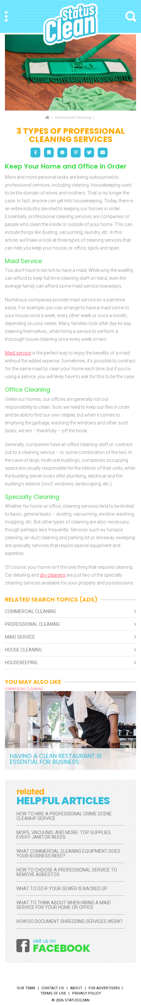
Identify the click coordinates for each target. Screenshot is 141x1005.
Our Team (26, 988)
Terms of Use (53, 993)
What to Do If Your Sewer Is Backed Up (61, 888)
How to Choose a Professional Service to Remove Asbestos (66, 872)
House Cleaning (23, 649)
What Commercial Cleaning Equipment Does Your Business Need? (68, 853)
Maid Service (20, 637)
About (76, 988)
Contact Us (52, 988)
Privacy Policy (86, 993)
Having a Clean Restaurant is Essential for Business (56, 759)
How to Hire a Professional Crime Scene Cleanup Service (64, 816)
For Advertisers (104, 988)
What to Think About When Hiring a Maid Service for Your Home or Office (63, 905)
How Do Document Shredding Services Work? (69, 921)
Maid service (18, 353)
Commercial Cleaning (73, 117)
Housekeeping (21, 662)
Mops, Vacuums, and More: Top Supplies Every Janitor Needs (63, 835)
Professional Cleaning (32, 624)
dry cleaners (52, 575)
